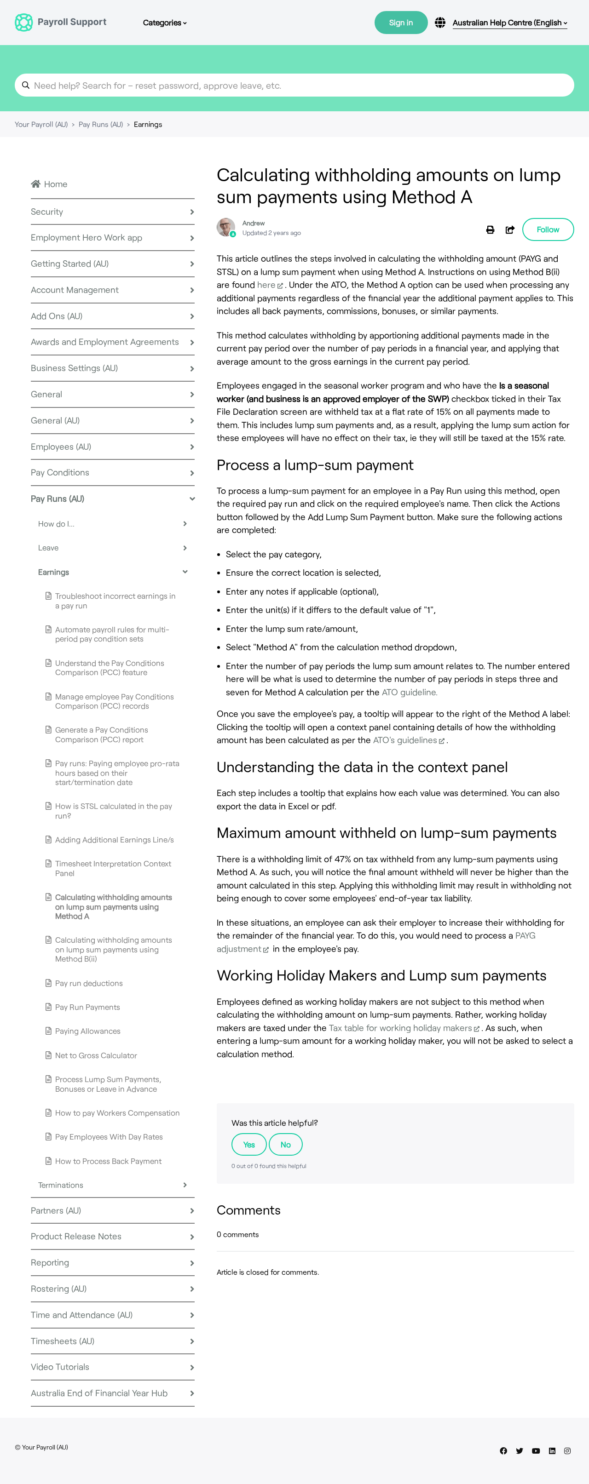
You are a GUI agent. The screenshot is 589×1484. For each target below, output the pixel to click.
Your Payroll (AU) (41, 124)
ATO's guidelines (405, 739)
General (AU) (55, 420)
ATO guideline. (410, 692)
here (266, 284)
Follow (548, 229)
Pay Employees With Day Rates (109, 1136)
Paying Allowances (88, 1030)
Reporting (50, 1262)
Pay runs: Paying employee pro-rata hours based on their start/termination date (117, 772)
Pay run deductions (89, 982)
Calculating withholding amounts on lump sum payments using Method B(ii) (113, 949)
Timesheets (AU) (62, 1340)
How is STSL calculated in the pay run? (113, 810)
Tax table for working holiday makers (400, 1027)
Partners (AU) (56, 1210)
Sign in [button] (401, 22)
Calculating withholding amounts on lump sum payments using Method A (113, 906)
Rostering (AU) (59, 1288)
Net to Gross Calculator (96, 1055)
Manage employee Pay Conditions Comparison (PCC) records (114, 701)
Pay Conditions (60, 472)
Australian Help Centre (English (508, 22)
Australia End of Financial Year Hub (99, 1392)
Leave (48, 547)
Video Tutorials (60, 1366)
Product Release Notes (76, 1236)
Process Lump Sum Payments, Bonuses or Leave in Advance (108, 1083)
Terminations (60, 1184)
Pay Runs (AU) (101, 124)
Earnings (148, 124)
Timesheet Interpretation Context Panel (113, 868)
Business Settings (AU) (74, 367)
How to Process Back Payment (108, 1160)
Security (47, 211)
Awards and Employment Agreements (105, 341)
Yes (249, 1144)
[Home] (60, 22)
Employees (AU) (61, 446)
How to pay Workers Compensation (117, 1112)
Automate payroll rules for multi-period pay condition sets (112, 634)
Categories (163, 22)
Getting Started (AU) (70, 263)
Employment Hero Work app (86, 237)
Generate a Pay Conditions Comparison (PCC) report (101, 734)
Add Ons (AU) (56, 315)
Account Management (75, 289)
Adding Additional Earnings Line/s (114, 839)
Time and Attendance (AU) (82, 1314)
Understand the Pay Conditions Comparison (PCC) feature (109, 667)
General (46, 394)
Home (56, 183)
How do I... (56, 523)
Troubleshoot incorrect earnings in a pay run (115, 600)
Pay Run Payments (87, 1006)
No (286, 1144)
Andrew (254, 223)
